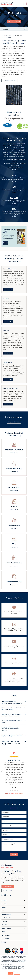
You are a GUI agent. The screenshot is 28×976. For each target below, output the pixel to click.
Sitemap (3, 942)
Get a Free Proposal (14, 21)
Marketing (4, 900)
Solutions (3, 903)
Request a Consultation (9, 80)
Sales (2, 910)
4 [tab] (15, 790)
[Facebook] (7, 895)
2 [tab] (12, 790)
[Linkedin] (2, 895)
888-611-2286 (7, 890)
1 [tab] (10, 790)
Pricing (3, 931)
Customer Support (6, 914)
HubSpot (3, 907)
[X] (5, 895)
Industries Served (6, 917)
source (14, 181)
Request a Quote (7, 886)
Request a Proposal (14, 422)
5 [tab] (17, 790)
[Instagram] (10, 895)
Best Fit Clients (5, 935)
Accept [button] (10, 973)
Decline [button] (17, 973)
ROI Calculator (5, 938)
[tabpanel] (14, 770)
